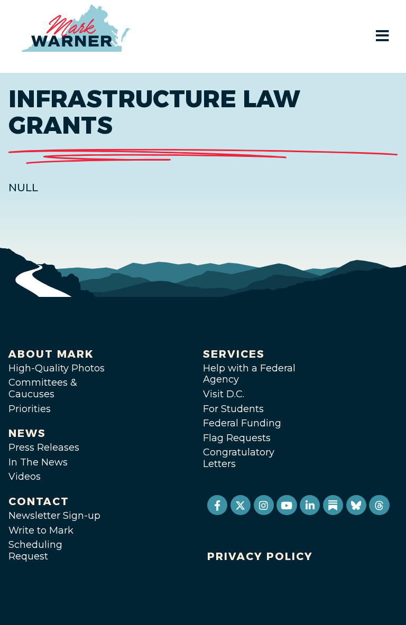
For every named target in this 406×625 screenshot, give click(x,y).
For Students (233, 409)
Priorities (29, 409)
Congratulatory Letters (238, 458)
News (27, 433)
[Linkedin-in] (310, 505)
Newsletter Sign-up (54, 515)
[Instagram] (264, 505)
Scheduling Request (35, 550)
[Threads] (379, 505)
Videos (24, 476)
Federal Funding (242, 423)
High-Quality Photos (56, 368)
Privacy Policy (260, 556)
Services (234, 354)
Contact (38, 501)
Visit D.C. (223, 394)
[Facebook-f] (217, 505)
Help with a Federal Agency (249, 374)
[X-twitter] (240, 505)
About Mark (51, 354)
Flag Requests (237, 438)
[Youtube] (286, 505)
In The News (38, 462)
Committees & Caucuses (42, 388)
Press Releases (43, 447)
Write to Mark (40, 530)
